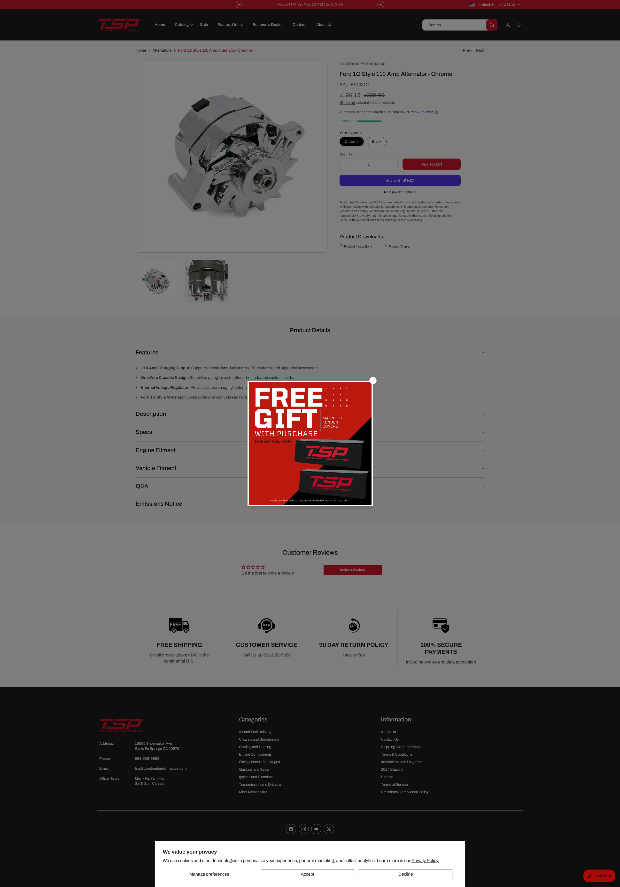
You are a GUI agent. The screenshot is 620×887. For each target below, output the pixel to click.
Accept (307, 874)
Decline (405, 874)
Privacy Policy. (425, 860)
